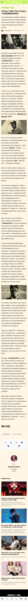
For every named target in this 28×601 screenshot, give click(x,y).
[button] (2, 2)
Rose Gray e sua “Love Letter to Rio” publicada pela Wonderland (13, 553)
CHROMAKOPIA (6, 434)
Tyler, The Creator (7, 55)
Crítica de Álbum (5, 7)
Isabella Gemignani (14, 467)
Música (12, 7)
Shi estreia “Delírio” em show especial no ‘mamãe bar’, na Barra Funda (13, 526)
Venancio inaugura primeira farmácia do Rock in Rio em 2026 (13, 499)
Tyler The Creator (17, 434)
